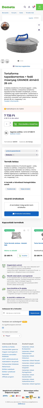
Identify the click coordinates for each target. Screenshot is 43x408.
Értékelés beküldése (23, 214)
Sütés (21, 12)
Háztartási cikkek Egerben (31, 384)
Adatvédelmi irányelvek (10, 361)
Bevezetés (5, 12)
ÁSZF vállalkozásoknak (10, 359)
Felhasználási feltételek (10, 364)
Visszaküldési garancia (10, 349)
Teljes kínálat (25, 189)
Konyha (13, 12)
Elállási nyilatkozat (8, 372)
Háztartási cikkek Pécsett (31, 360)
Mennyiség (6, 124)
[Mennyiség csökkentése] (10, 125)
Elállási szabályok (8, 369)
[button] (25, 7)
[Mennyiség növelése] (10, 123)
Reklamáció (6, 366)
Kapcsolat (5, 374)
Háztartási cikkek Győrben (31, 363)
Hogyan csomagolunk (9, 352)
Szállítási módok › (15, 134)
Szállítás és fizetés (8, 347)
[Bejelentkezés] (29, 7)
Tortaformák (30, 12)
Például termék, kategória (16, 18)
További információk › (11, 101)
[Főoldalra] (8, 7)
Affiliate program (8, 377)
